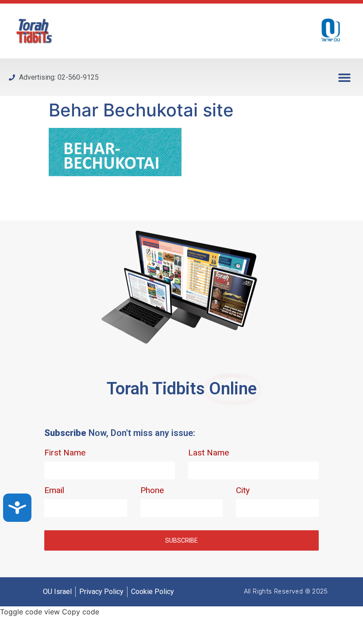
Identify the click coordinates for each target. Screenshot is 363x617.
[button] (344, 77)
